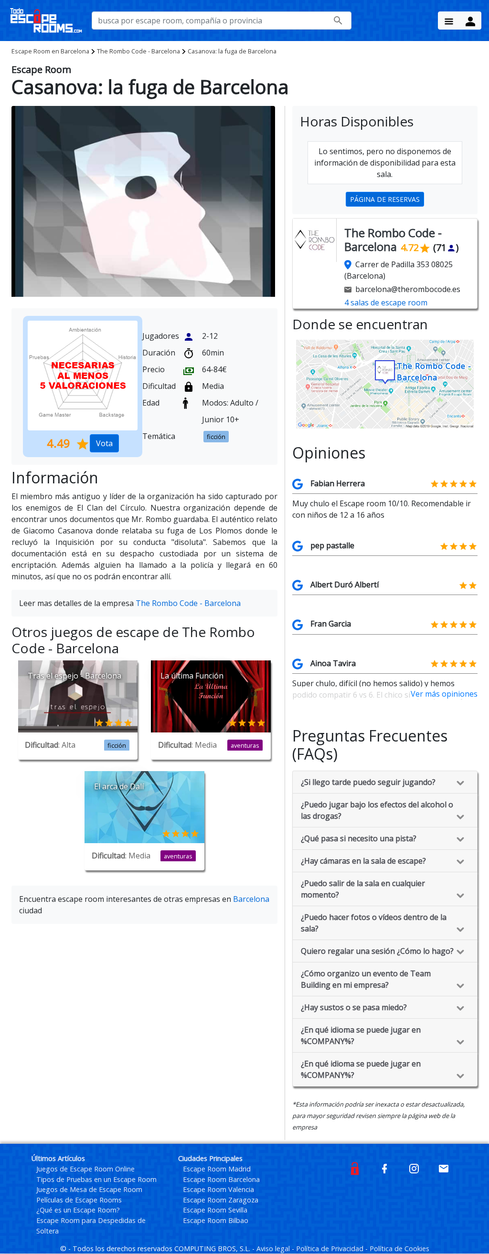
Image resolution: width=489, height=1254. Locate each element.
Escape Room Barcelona (221, 1179)
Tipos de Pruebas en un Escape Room (96, 1179)
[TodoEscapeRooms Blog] (355, 1167)
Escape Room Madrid (217, 1168)
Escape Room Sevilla (215, 1209)
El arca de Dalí (119, 786)
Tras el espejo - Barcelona (74, 675)
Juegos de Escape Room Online (85, 1168)
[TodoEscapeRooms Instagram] (414, 1167)
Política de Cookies (399, 1248)
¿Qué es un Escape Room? (78, 1209)
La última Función (191, 675)
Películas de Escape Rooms (79, 1199)
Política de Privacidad (330, 1248)
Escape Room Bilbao (215, 1220)
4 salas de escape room (385, 302)
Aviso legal (274, 1248)
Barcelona (50, 51)
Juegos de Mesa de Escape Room (89, 1189)
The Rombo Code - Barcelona (138, 51)
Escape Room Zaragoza (220, 1199)
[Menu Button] (449, 20)
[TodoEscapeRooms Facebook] (384, 1167)
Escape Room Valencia (218, 1189)
